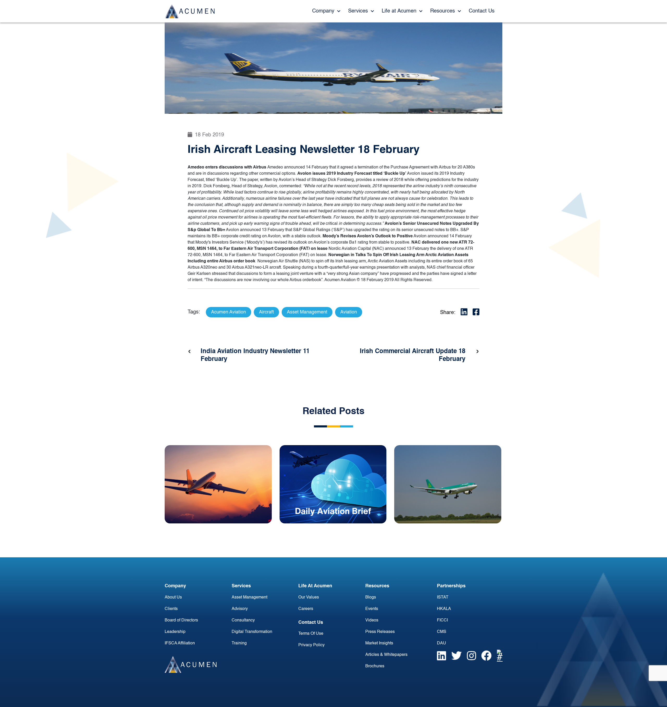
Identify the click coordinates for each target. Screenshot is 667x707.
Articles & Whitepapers (386, 655)
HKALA (444, 609)
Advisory (240, 609)
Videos (371, 620)
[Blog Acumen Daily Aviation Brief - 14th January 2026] (333, 484)
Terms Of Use (310, 634)
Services (358, 11)
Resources (443, 11)
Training (239, 643)
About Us (173, 597)
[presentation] (189, 351)
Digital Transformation (252, 632)
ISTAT (442, 597)
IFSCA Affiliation (180, 643)
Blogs (370, 597)
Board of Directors (181, 620)
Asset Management (249, 597)
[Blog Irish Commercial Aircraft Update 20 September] (447, 484)
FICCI (442, 620)
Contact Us (482, 11)
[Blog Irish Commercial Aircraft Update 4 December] (218, 484)
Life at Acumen (400, 11)
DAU (441, 643)
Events (371, 609)
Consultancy (243, 620)
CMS (441, 632)
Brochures (374, 666)
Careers (305, 609)
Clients (171, 609)
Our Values (308, 597)
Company (324, 11)
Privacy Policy (311, 645)
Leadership (175, 632)
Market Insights (379, 643)
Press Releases (380, 632)
